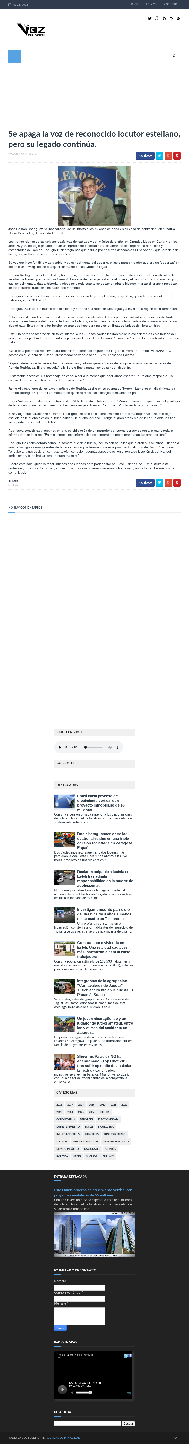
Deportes (86, 1119)
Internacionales (68, 1134)
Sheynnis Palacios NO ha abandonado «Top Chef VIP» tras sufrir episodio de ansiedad (105, 1061)
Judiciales (92, 1134)
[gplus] (157, 18)
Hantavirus (106, 1127)
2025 (81, 1112)
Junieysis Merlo (114, 1134)
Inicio (135, 4)
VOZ (24, 1437)
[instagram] (171, 18)
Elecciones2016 (108, 1119)
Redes (77, 1156)
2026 (91, 1112)
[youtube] (164, 18)
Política (62, 1156)
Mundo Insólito (67, 1149)
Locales (62, 1141)
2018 (81, 1104)
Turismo (108, 1156)
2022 (124, 1104)
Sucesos (13, 485)
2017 (70, 1104)
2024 (70, 1112)
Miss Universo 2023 (85, 1141)
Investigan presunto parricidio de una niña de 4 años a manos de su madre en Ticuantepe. (104, 914)
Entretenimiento (68, 1127)
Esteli (89, 1127)
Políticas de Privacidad (62, 1437)
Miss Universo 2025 (116, 1141)
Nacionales (92, 1149)
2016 (59, 1104)
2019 (91, 1104)
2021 (113, 1104)
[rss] (178, 18)
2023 (59, 1112)
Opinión (110, 1149)
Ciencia (104, 1112)
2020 (102, 1104)
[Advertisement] (42, 94)
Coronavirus (65, 1119)
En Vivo (151, 4)
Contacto (170, 4)
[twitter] (149, 18)
